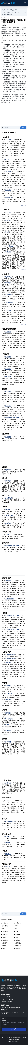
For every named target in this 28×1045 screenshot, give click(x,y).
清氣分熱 (5, 940)
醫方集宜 (8, 159)
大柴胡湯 (5, 210)
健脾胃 (4, 937)
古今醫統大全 (9, 598)
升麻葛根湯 (6, 864)
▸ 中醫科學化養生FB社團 (7, 999)
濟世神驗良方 (9, 246)
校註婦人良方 (9, 515)
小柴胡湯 (5, 354)
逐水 (16, 931)
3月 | (7, 1012)
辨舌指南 (8, 581)
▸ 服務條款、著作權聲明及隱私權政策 (10, 1007)
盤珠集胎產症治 (10, 821)
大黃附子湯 (6, 652)
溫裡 (3, 948)
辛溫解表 (5, 923)
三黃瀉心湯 (6, 532)
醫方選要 (8, 713)
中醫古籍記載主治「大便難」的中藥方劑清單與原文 (13, 13)
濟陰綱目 (8, 509)
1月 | (2, 1012)
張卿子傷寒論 (9, 303)
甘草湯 (4, 613)
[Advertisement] (14, 114)
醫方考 (7, 232)
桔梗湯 (4, 710)
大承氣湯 (5, 137)
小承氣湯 (5, 274)
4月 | (10, 1012)
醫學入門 (8, 376)
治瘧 (16, 937)
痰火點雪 (8, 731)
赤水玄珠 (8, 523)
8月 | (20, 1012)
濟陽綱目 (8, 842)
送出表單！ (14, 1029)
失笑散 (4, 819)
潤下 (16, 928)
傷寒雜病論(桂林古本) (12, 417)
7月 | (18, 1012)
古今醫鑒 (8, 310)
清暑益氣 (18, 948)
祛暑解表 (5, 945)
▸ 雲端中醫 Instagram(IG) (7, 1001)
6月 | (15, 1012)
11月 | (4, 1013)
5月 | (12, 1012)
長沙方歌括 (8, 277)
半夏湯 (4, 851)
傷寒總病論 (8, 295)
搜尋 (23, 127)
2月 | (5, 1012)
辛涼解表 (18, 923)
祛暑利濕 (18, 945)
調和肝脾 (18, 934)
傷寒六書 (8, 189)
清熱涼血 (18, 940)
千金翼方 (8, 853)
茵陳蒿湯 (5, 434)
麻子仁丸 (5, 495)
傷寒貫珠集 (8, 197)
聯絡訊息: (4, 1020)
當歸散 (4, 506)
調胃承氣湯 (6, 578)
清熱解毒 (5, 943)
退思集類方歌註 (10, 655)
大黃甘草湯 (6, 780)
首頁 (3, 10)
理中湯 (4, 478)
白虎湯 (4, 389)
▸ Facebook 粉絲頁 (5, 996)
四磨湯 (4, 739)
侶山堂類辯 (8, 171)
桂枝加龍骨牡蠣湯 (9, 329)
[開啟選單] (25, 3)
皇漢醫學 (8, 252)
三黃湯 (4, 683)
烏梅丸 (4, 467)
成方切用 (8, 140)
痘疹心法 (8, 867)
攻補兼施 (5, 931)
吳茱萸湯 (5, 543)
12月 (7, 1013)
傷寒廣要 (8, 368)
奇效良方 (8, 470)
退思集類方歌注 (10, 659)
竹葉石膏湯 (6, 797)
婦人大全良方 (9, 694)
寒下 (16, 926)
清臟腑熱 (18, 943)
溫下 (3, 928)
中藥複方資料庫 (12, 10)
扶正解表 (5, 926)
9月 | (23, 1012)
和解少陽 (5, 934)
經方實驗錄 (8, 498)
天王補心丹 (6, 834)
